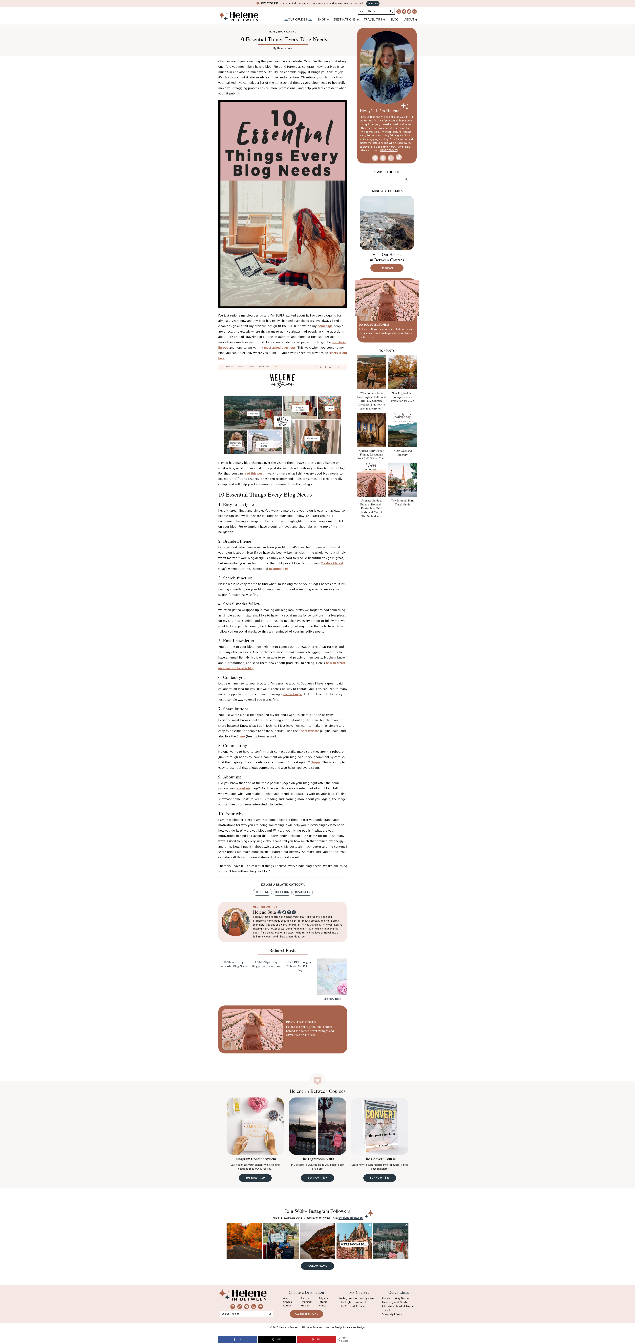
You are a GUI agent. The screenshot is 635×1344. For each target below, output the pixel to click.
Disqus (315, 762)
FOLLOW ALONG (317, 1266)
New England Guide (395, 1302)
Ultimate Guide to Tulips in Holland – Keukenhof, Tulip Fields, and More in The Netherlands (371, 508)
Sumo (241, 736)
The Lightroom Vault (317, 1158)
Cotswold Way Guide (395, 1298)
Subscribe (373, 3)
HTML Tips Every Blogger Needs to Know (266, 964)
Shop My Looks (392, 1314)
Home (272, 32)
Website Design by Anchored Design (345, 1327)
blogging (262, 892)
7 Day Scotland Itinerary (402, 452)
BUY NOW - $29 (255, 1178)
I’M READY (387, 268)
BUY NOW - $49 (379, 1178)
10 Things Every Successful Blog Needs (233, 964)
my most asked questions (277, 347)
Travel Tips (389, 1310)
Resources (302, 892)
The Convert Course (380, 1158)
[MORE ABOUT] (389, 150)
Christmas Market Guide (398, 1306)
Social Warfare (309, 731)
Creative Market (332, 563)
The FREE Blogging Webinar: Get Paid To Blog (299, 966)
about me (244, 788)
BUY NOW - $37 (317, 1178)
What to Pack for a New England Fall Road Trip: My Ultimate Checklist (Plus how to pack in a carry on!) (371, 400)
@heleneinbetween (351, 1218)
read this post (254, 473)
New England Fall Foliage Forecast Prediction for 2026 (402, 397)
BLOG (280, 32)
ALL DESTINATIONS (306, 1314)
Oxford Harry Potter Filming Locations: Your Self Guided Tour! (371, 454)
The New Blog (332, 999)
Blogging (282, 892)
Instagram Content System (255, 1158)
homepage (325, 326)
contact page (292, 694)
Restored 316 (278, 569)
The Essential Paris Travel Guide (402, 502)
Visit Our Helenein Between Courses (387, 257)
